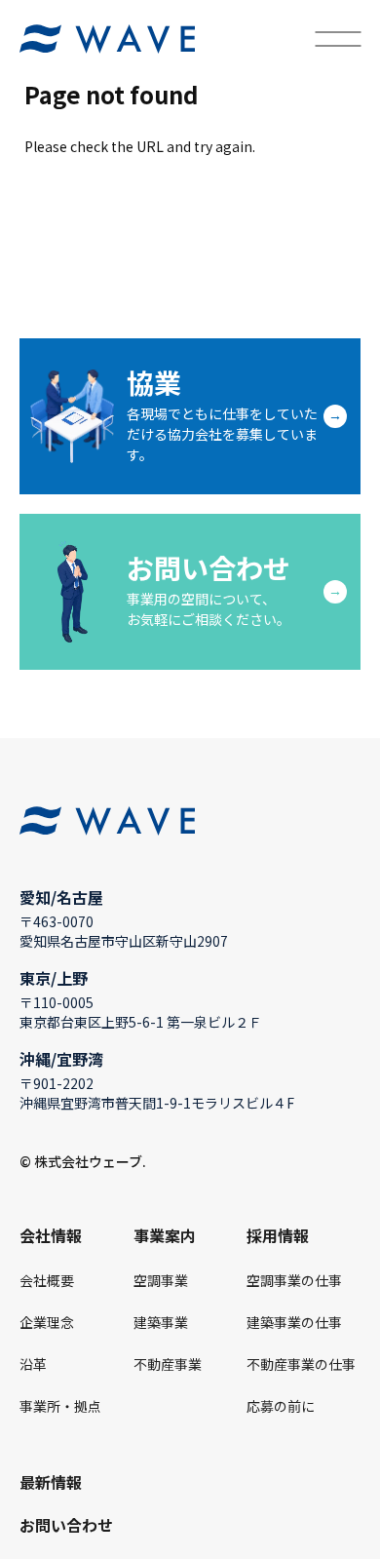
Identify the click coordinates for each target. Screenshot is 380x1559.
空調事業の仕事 (294, 1280)
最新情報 (50, 1482)
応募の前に (281, 1406)
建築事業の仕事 (294, 1322)
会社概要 (46, 1280)
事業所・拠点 (60, 1406)
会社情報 (50, 1235)
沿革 (33, 1364)
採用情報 (278, 1235)
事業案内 (164, 1235)
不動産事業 (167, 1364)
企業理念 (46, 1322)
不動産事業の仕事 (301, 1364)
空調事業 (160, 1280)
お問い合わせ (66, 1525)
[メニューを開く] (338, 39)
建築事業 (160, 1322)
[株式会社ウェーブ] (107, 39)
